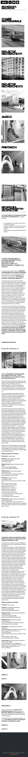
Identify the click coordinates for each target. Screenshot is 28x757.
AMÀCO (3, 678)
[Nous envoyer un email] (13, 2)
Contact (4, 729)
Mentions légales (14, 754)
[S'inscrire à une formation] (17, 2)
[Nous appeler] (10, 2)
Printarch (4, 725)
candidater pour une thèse (8, 342)
